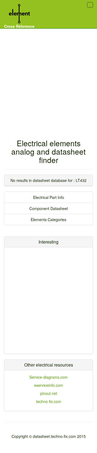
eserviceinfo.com (48, 385)
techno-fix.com (48, 401)
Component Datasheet (48, 208)
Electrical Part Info (48, 197)
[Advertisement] (48, 78)
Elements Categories (48, 219)
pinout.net (48, 393)
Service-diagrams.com (48, 377)
